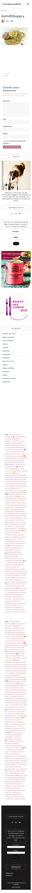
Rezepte (5, 365)
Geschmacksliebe (12, 4)
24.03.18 (3, 10)
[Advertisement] (16, 57)
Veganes (5, 375)
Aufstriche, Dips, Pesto (9, 334)
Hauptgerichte (7, 354)
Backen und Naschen (9, 337)
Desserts (5, 344)
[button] (28, 4)
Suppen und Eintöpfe (8, 368)
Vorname (16, 231)
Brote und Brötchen (8, 340)
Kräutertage (6, 358)
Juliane (8, 21)
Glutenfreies (6, 351)
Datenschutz (9, 873)
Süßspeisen (6, 371)
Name (5, 119)
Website (5, 134)
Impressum (9, 875)
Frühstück (5, 347)
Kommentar (7, 101)
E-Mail (16, 237)
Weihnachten (6, 382)
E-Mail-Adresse (8, 126)
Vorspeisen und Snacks (9, 378)
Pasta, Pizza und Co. (8, 361)
